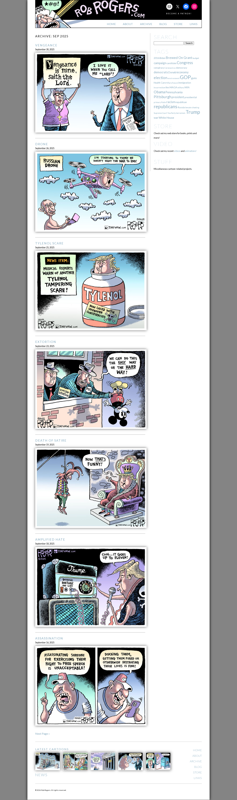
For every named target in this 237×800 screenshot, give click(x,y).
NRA (187, 87)
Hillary (169, 83)
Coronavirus (170, 68)
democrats (161, 72)
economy (183, 72)
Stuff (163, 161)
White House (166, 117)
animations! (191, 151)
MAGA (173, 87)
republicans (165, 106)
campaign (160, 63)
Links (193, 24)
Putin (163, 102)
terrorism (180, 113)
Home (111, 24)
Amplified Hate (50, 539)
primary (157, 102)
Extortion (45, 342)
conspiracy (159, 68)
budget (196, 58)
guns (194, 78)
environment (174, 78)
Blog (163, 24)
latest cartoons (52, 749)
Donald (172, 72)
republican (181, 102)
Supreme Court (160, 113)
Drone (41, 144)
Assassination (49, 638)
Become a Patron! (179, 13)
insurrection (159, 87)
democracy (181, 67)
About (128, 24)
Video (163, 143)
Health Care (160, 82)
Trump (193, 112)
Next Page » (42, 733)
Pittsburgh (162, 97)
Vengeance (46, 45)
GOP (185, 77)
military (180, 87)
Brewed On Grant (179, 58)
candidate (171, 63)
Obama (159, 92)
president (178, 97)
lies (167, 87)
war (156, 117)
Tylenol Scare (49, 243)
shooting (195, 107)
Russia (181, 107)
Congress (185, 62)
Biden (162, 58)
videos (177, 151)
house (175, 83)
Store (178, 24)
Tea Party (171, 113)
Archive (146, 24)
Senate (188, 107)
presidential (190, 97)
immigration (184, 82)
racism (170, 102)
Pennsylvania (174, 92)
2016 (156, 57)
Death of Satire (51, 440)
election (160, 77)
